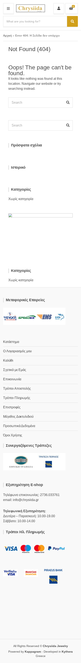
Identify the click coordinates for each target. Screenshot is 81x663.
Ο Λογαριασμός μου (17, 351)
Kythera (67, 651)
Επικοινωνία (12, 379)
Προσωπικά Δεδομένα (19, 426)
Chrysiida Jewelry (55, 646)
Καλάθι (8, 360)
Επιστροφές (11, 407)
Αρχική (7, 35)
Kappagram (33, 651)
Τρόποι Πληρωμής (16, 398)
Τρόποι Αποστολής (17, 388)
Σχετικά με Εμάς (14, 370)
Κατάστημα (11, 342)
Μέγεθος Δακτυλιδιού (18, 416)
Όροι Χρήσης (12, 435)
